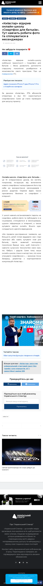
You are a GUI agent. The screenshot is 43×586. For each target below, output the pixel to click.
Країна (5, 18)
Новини (12, 18)
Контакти (21, 573)
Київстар (5, 416)
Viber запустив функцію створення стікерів (21, 356)
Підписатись (13, 384)
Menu (37, 582)
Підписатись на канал (21, 581)
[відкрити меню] (40, 2)
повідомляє (7, 74)
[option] (21, 456)
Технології (21, 18)
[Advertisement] (21, 127)
